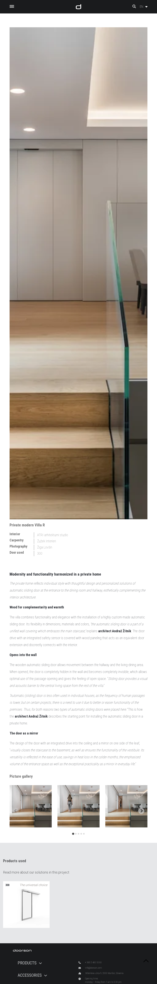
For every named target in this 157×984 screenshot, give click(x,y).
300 (39, 553)
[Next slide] (141, 811)
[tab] (73, 834)
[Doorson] (78, 6)
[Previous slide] (16, 811)
